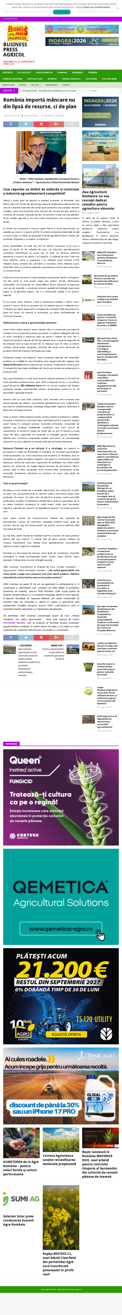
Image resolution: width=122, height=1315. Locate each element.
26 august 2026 (92, 213)
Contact (66, 85)
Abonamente (52, 85)
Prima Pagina (8, 85)
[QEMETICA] (61, 943)
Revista (22, 85)
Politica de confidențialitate (96, 7)
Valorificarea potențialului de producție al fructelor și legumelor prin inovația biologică (106, 587)
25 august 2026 (102, 287)
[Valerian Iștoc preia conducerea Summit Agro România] (88, 300)
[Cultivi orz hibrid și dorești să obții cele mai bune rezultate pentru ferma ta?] (88, 646)
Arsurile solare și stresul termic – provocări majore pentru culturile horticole (106, 669)
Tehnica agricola (71, 79)
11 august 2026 (105, 571)
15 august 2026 (105, 363)
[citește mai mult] (102, 243)
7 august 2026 (105, 678)
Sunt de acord (61, 12)
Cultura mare (109, 79)
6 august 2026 (105, 730)
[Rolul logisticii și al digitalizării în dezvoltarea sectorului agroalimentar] (88, 719)
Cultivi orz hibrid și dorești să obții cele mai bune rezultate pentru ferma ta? (107, 647)
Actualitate (24, 72)
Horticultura (35, 79)
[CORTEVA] (61, 844)
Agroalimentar (44, 72)
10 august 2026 (105, 597)
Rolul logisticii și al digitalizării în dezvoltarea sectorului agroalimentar (107, 721)
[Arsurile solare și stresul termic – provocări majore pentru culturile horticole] (88, 667)
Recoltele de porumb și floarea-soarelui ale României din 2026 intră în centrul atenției (106, 280)
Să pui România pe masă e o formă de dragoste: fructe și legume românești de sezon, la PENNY (107, 320)
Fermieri (92, 72)
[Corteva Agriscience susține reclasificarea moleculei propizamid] (61, 1140)
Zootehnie (91, 79)
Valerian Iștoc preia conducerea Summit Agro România (107, 299)
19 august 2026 (105, 305)
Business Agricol (31, 115)
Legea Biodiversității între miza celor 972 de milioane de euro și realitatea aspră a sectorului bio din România (107, 695)
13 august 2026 (105, 437)
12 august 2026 (105, 508)
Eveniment (77, 72)
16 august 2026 (105, 329)
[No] (118, 8)
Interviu (52, 79)
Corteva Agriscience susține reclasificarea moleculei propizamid (59, 1160)
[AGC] (61, 1042)
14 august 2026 (105, 394)
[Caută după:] (103, 90)
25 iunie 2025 (13, 115)
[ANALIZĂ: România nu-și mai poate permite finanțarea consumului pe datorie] (88, 256)
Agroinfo (7, 72)
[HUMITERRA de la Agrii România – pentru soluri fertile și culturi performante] (21, 1143)
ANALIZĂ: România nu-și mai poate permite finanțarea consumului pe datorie (107, 257)
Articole (35, 85)
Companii (62, 72)
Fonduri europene (12, 79)
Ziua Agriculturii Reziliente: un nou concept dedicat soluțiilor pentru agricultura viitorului (98, 200)
